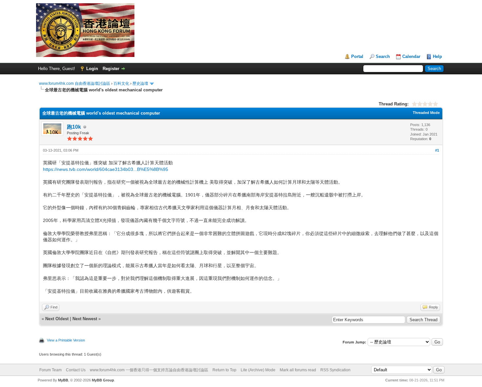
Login (92, 68)
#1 (437, 150)
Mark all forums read (298, 370)
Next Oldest (57, 318)
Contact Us (76, 370)
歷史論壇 (140, 83)
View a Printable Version (66, 340)
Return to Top (224, 370)
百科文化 (121, 83)
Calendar (411, 56)
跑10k (74, 127)
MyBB (63, 380)
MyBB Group (103, 380)
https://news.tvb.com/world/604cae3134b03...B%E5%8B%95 (105, 169)
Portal (357, 56)
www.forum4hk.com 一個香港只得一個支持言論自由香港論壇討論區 (149, 370)
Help (437, 56)
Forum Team (50, 370)
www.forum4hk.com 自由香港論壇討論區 (74, 83)
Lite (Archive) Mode (258, 370)
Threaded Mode (426, 113)
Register (111, 68)
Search (383, 56)
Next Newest (84, 318)
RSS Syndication (335, 370)
